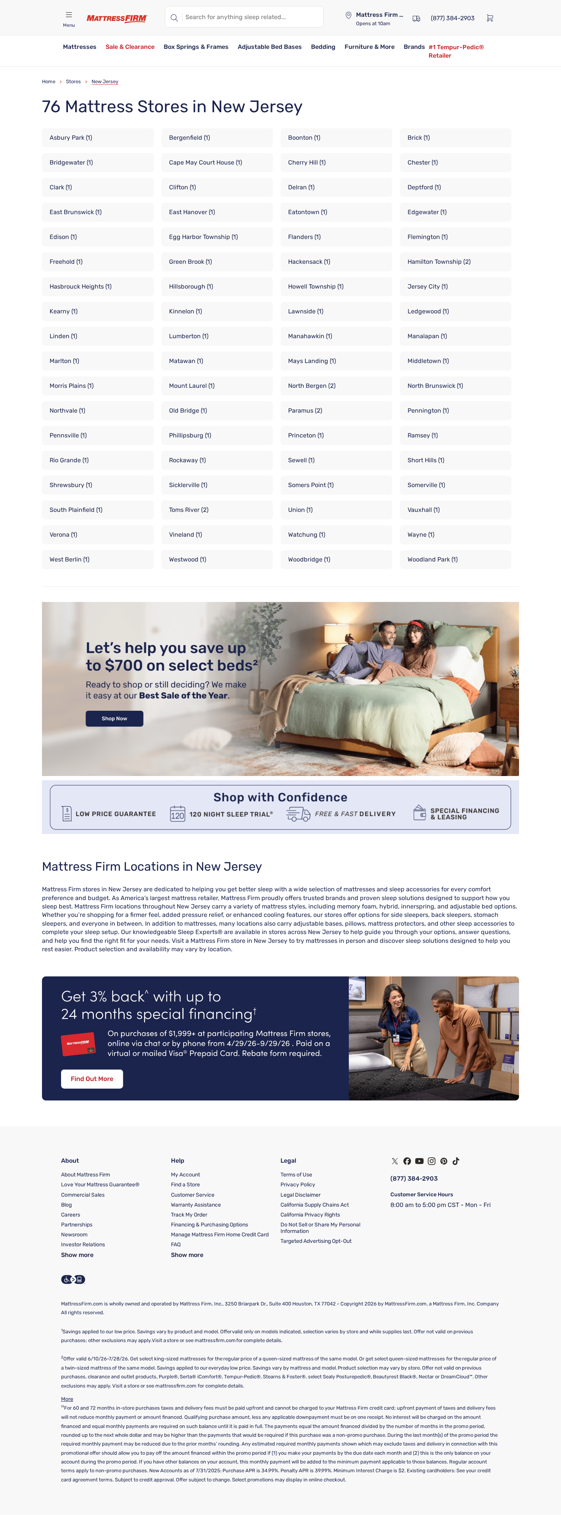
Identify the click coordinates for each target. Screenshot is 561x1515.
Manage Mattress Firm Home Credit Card (220, 1234)
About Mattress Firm (85, 1174)
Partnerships (76, 1224)
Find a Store (185, 1184)
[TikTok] (456, 1161)
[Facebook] (407, 1161)
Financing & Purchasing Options (209, 1224)
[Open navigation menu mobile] (68, 15)
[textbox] (252, 16)
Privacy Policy (297, 1184)
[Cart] (492, 17)
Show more (77, 1254)
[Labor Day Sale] (280, 774)
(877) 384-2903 (414, 1178)
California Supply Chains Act (314, 1205)
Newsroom (74, 1234)
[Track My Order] (416, 17)
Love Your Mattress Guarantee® (100, 1184)
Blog (66, 1205)
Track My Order (189, 1215)
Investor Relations (83, 1244)
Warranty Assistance (196, 1205)
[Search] (173, 16)
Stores (73, 81)
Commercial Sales (83, 1195)
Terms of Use (296, 1174)
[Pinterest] (443, 1161)
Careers (70, 1215)
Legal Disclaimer (300, 1195)
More (67, 1399)
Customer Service (192, 1195)
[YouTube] (419, 1161)
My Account (185, 1174)
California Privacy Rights (310, 1215)
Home (48, 81)
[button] (80, 47)
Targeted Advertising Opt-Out (315, 1241)
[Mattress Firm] (117, 19)
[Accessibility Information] (73, 1279)
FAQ (176, 1244)
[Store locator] (348, 15)
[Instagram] (431, 1161)
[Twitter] (395, 1161)
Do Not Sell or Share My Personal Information (320, 1227)
